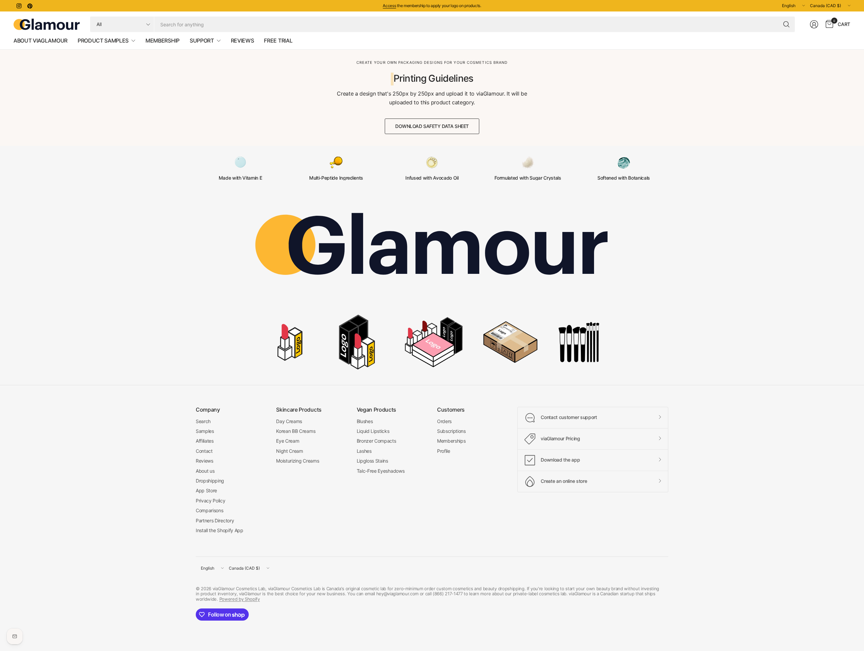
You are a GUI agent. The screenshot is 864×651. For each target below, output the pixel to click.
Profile (443, 451)
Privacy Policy (210, 500)
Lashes (364, 451)
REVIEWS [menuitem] (242, 40)
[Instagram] (19, 5)
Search (203, 421)
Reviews (204, 461)
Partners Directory (215, 520)
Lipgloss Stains (372, 461)
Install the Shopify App (219, 530)
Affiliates (205, 441)
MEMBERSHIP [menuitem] (162, 40)
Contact (204, 451)
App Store (206, 490)
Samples (205, 431)
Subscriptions (451, 431)
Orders (444, 421)
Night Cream (289, 451)
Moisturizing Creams (297, 461)
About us (205, 471)
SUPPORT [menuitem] (202, 40)
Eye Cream (287, 441)
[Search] (786, 24)
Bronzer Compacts (376, 441)
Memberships (451, 441)
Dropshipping (210, 481)
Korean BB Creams (295, 431)
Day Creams (289, 421)
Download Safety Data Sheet (432, 126)
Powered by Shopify (239, 599)
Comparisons (209, 510)
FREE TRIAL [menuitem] (278, 40)
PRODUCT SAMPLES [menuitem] (103, 40)
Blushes (365, 421)
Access (389, 5)
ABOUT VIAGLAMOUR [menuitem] (41, 40)
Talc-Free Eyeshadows (381, 471)
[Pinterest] (29, 5)
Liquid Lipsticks (373, 431)
